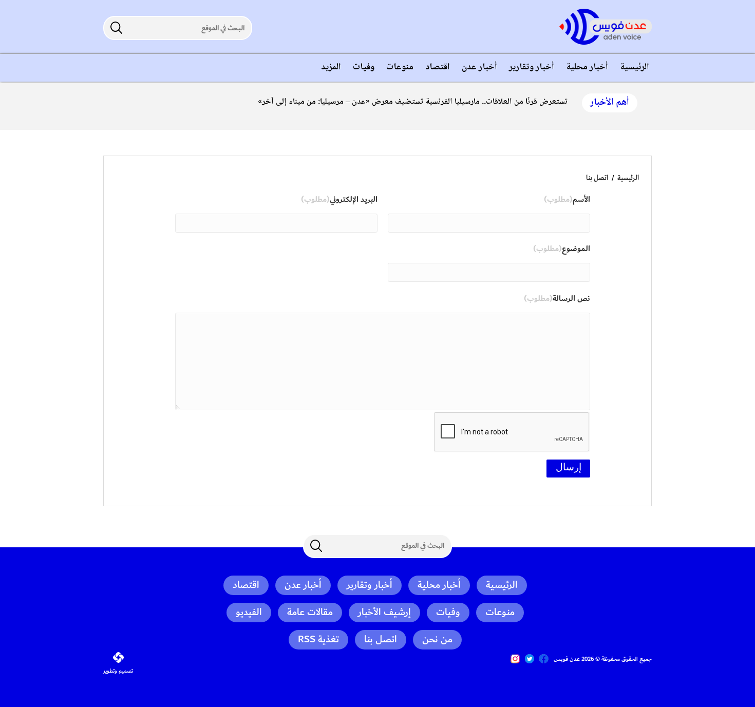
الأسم (567, 200)
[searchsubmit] (116, 27)
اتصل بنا (597, 178)
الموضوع (561, 249)
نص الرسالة (557, 299)
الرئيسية (628, 178)
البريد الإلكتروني (339, 200)
